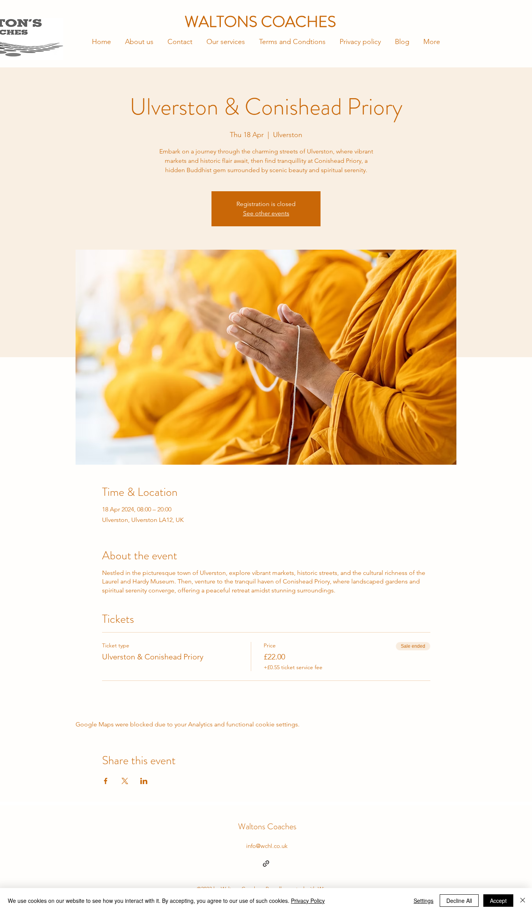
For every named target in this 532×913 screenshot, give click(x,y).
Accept (498, 900)
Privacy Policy (308, 900)
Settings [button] (423, 900)
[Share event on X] (125, 781)
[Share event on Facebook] (105, 781)
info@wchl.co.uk (266, 846)
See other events (266, 213)
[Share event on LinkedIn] (144, 781)
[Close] (522, 900)
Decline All (459, 900)
